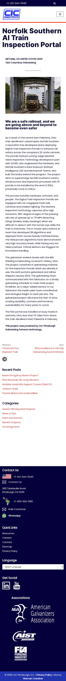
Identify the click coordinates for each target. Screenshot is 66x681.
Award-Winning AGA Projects (18, 409)
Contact (7, 542)
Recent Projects (11, 422)
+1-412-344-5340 (16, 3)
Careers (7, 537)
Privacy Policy (9, 551)
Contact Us (15, 482)
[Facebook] (11, 359)
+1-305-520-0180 (23, 501)
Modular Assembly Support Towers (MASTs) (27, 384)
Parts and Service (12, 417)
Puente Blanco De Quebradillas (19, 393)
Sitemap (7, 546)
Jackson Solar (10, 388)
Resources (8, 533)
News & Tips (9, 413)
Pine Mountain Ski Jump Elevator (20, 379)
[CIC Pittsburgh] (11, 14)
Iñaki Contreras (17, 509)
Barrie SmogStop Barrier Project (20, 375)
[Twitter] (17, 359)
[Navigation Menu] (60, 14)
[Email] (23, 359)
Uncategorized (10, 426)
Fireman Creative (33, 678)
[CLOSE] (57, 3)
